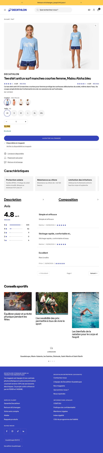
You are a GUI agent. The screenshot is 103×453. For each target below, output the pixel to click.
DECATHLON (11, 74)
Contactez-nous (60, 378)
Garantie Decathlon (12, 403)
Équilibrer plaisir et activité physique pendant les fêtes (18, 316)
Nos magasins (59, 386)
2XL (41, 113)
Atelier (6, 415)
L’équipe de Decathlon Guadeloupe (68, 382)
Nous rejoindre (59, 394)
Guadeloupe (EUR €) (12, 440)
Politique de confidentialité (64, 407)
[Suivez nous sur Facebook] (7, 431)
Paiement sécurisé (15, 158)
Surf (12, 19)
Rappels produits (11, 419)
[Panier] (98, 10)
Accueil (7, 19)
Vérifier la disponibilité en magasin (18, 146)
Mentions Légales (61, 411)
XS (7, 113)
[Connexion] (94, 9)
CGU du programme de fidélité (66, 419)
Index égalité (59, 415)
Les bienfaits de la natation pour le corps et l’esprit (85, 334)
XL (35, 113)
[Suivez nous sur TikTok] (18, 431)
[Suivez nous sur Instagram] (12, 431)
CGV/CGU (57, 403)
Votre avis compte (11, 411)
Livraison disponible (16, 154)
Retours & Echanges (12, 407)
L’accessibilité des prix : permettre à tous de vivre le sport (50, 321)
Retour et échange (15, 162)
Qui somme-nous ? (61, 390)
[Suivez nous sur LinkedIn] (23, 431)
